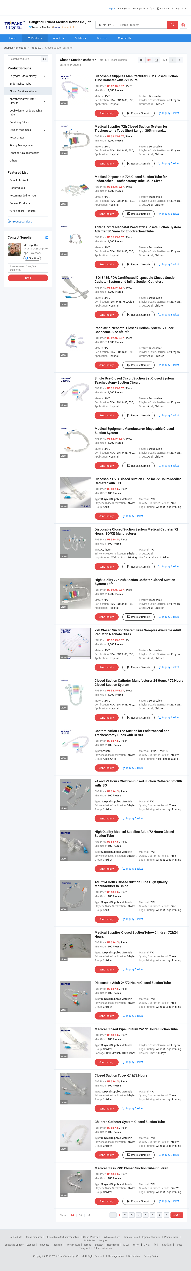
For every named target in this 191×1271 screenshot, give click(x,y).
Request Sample (140, 113)
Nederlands (113, 1244)
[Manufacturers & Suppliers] (28, 7)
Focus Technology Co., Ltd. (71, 1256)
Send (28, 278)
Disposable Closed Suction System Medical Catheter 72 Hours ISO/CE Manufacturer (136, 531)
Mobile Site (89, 1240)
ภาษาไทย (167, 1244)
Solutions (80, 38)
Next (175, 1215)
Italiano (87, 1244)
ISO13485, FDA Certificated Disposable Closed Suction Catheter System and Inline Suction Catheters (135, 280)
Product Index (171, 1236)
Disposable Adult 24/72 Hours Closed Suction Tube (133, 983)
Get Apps (165, 8)
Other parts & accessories (24, 153)
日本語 (146, 1244)
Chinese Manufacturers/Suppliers (62, 1236)
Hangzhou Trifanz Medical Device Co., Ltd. (60, 22)
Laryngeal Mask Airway (23, 76)
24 (72, 1215)
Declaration (134, 1256)
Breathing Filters (19, 122)
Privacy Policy (151, 1256)
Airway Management (22, 145)
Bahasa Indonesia (103, 1247)
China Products (34, 1236)
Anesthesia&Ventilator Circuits (22, 101)
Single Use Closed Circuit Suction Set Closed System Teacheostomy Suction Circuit (134, 380)
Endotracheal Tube (20, 83)
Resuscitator (17, 137)
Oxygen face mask (20, 130)
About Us (58, 38)
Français (57, 1244)
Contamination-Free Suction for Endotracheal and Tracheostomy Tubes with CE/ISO (132, 733)
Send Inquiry (106, 113)
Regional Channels (151, 1236)
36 (80, 1215)
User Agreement (116, 1256)
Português (44, 1244)
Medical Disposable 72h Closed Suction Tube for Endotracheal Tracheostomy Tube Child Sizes (131, 179)
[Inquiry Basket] (152, 8)
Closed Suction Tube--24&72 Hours (121, 1075)
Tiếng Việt (84, 1247)
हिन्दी (156, 1244)
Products (36, 38)
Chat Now (34, 258)
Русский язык (73, 1244)
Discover (102, 38)
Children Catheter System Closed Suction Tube (130, 1122)
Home (12, 38)
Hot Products (15, 1236)
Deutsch (99, 1244)
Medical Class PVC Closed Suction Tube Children (131, 1168)
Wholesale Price (112, 1236)
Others (13, 160)
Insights (103, 1240)
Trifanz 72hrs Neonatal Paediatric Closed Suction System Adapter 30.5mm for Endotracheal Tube (138, 229)
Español (30, 1244)
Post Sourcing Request (183, 25)
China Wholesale (91, 1236)
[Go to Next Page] (179, 60)
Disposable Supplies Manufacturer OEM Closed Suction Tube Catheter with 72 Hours (136, 78)
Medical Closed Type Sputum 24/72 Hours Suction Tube (136, 1029)
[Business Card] (46, 237)
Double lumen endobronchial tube (26, 112)
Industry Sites (131, 1236)
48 (88, 1215)
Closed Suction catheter (23, 91)
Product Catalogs (22, 221)
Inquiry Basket (170, 113)
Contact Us (124, 38)
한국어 (136, 1244)
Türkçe (179, 1244)
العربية (126, 1244)
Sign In (112, 8)
